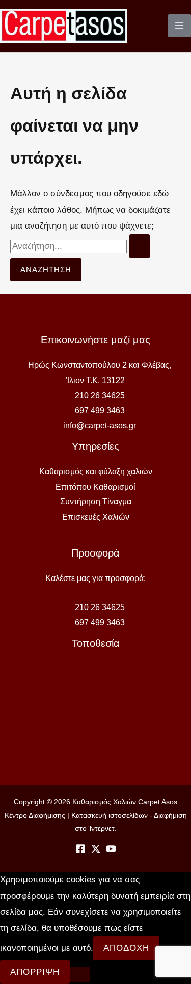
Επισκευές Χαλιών (95, 517)
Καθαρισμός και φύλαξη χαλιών (95, 471)
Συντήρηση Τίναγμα (95, 501)
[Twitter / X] (96, 849)
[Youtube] (111, 849)
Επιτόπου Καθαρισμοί (95, 487)
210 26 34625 (100, 395)
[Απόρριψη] (80, 974)
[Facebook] (80, 849)
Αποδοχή (126, 948)
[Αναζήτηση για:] (80, 246)
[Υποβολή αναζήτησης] (139, 246)
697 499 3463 (100, 410)
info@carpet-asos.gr (99, 425)
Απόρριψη (35, 972)
